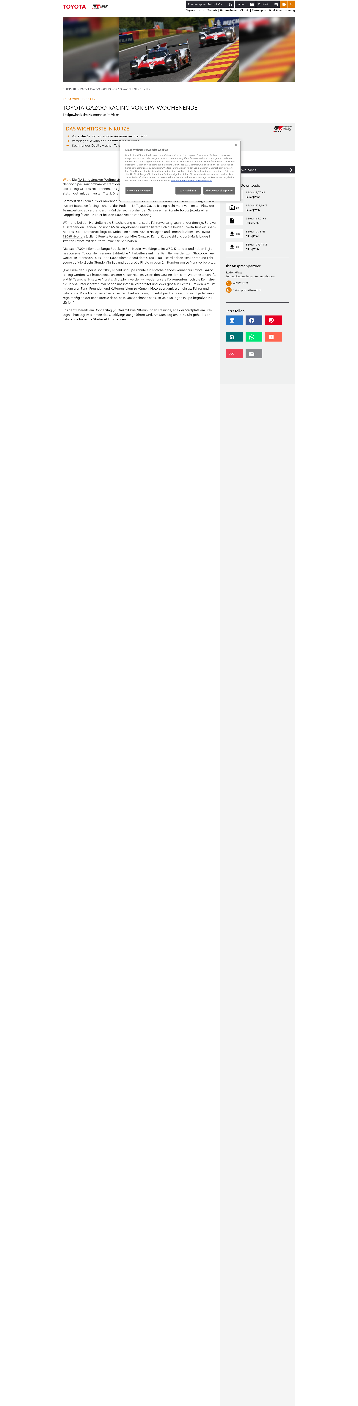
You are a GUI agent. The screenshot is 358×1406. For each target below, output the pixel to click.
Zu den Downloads (239, 169)
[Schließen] (236, 145)
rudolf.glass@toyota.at (247, 290)
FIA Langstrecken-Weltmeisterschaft (104, 179)
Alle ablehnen (188, 190)
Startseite (70, 89)
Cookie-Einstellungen (139, 190)
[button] (235, 322)
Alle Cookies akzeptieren (219, 190)
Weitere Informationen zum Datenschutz (191, 180)
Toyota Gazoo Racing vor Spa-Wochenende (111, 89)
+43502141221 (241, 283)
